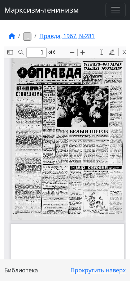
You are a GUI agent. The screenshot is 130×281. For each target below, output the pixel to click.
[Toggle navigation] (115, 10)
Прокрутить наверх (98, 270)
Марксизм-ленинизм (41, 10)
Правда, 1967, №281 (67, 36)
